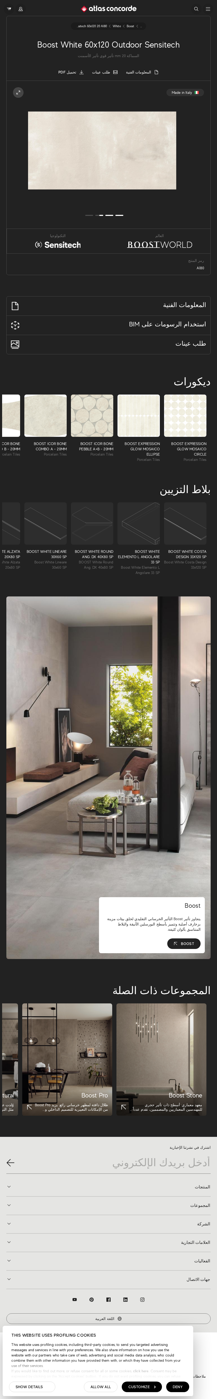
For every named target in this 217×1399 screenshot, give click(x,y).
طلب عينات (101, 72)
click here (140, 1371)
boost (130, 26)
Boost (187, 944)
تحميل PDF (67, 72)
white (117, 26)
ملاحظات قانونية (193, 1376)
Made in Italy (182, 92)
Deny (178, 1387)
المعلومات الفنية (138, 72)
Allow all (101, 1387)
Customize (139, 1387)
